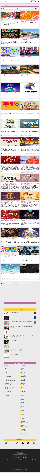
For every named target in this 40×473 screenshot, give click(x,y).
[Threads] (28, 444)
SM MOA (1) (23, 429)
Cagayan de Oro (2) (24, 391)
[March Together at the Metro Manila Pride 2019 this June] (29, 19)
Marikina (24, 26)
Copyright (6, 461)
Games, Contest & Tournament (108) (11, 381)
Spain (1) (22, 434)
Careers (20, 461)
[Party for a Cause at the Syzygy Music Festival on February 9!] (29, 218)
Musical (37, 154)
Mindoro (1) (23, 421)
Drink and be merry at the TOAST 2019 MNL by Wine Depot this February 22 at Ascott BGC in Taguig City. (10, 150)
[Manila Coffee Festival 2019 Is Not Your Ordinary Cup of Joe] (29, 236)
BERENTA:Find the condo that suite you (6, 466)
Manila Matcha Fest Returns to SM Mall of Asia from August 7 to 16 (22, 345)
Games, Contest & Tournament (5, 262)
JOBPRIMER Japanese (33, 465)
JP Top (32, 1)
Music (38, 153)
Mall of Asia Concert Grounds (24, 226)
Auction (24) (7, 369)
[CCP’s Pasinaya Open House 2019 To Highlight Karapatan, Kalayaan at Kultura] (10, 182)
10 (22, 283)
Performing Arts (29, 171)
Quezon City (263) (24, 373)
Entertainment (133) (8, 376)
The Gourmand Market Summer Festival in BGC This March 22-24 (29, 75)
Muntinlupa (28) (23, 376)
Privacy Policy (20, 459)
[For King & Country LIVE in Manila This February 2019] (29, 254)
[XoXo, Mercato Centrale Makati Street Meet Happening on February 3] (29, 182)
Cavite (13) (22, 392)
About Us (6, 459)
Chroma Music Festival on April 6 (27, 92)
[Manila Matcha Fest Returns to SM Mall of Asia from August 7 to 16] (6, 348)
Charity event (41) (8, 373)
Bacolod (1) (23, 414)
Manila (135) (23, 372)
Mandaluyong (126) (24, 369)
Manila (26, 117)
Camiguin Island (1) (24, 417)
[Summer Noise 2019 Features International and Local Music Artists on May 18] (10, 109)
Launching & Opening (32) (9, 387)
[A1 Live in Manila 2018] (6, 343)
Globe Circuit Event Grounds (33, 153)
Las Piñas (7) (23, 381)
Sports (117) (7, 394)
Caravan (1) (7, 372)
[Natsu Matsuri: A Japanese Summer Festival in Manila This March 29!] (10, 91)
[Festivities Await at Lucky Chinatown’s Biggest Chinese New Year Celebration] (10, 163)
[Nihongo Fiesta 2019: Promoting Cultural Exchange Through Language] (29, 127)
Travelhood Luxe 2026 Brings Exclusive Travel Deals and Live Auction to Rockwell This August (21, 317)
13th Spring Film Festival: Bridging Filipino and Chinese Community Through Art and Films (10, 220)
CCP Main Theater (9, 189)
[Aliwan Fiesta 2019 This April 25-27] (10, 19)
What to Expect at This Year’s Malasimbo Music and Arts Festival (9, 129)
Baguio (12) (23, 383)
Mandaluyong (24, 171)
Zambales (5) (23, 411)
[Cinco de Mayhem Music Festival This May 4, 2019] (10, 37)
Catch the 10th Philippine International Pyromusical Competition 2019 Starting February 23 (9, 238)
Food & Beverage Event (24, 190)
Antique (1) (23, 413)
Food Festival (14, 153)
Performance (12, 190)
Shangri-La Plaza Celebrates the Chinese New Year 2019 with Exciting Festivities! (30, 166)
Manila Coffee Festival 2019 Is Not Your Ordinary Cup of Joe (29, 238)
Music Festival (16, 117)
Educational (29, 135)
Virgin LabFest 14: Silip (14, 312)
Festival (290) (7, 379)
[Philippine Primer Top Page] (3, 2)
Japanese (6, 463)
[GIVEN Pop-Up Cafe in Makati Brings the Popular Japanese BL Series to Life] (6, 329)
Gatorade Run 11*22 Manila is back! (16, 330)
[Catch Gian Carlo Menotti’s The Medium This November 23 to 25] (29, 272)
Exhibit (14, 189)
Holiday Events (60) (8, 384)
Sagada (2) (22, 410)
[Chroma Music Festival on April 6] (29, 91)
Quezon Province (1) (24, 407)
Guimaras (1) (23, 418)
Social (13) (6, 392)
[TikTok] (22, 444)
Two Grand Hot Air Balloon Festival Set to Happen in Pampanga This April (9, 57)
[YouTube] (26, 456)
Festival (4, 26)
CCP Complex (5, 189)
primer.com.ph (19, 469)
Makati (4, 117)
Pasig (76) (22, 371)
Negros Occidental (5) (24, 403)
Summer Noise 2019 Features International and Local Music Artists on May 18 (9, 111)
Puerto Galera (5, 135)
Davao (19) (22, 395)
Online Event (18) (8, 388)
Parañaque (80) (23, 377)
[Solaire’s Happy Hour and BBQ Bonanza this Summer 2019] (10, 73)
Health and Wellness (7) (9, 383)
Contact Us (33, 461)
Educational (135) (8, 375)
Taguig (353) (23, 368)
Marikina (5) (23, 379)
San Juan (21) (23, 380)
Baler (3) (22, 384)
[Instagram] (17, 443)
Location (12, 135)
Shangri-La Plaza (25, 135)
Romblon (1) (23, 425)
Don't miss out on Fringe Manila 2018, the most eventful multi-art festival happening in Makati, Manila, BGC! (30, 114)
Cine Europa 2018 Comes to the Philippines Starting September (21, 321)
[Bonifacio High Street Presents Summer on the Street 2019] (29, 37)
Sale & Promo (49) (8, 391)
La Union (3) (23, 399)
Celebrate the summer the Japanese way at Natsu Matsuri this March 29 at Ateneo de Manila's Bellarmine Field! (10, 96)
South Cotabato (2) (24, 433)
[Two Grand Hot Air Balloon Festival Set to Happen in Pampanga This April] (10, 55)
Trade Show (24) (7, 395)
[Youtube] (33, 443)
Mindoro (14, 135)
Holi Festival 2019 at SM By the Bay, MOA (29, 56)
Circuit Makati (7, 117)
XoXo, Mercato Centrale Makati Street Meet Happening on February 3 (30, 184)
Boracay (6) (23, 388)
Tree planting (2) (7, 396)
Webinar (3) (7, 398)
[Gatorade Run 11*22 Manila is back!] (6, 334)
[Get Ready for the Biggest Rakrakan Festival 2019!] (29, 145)
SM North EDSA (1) (24, 430)
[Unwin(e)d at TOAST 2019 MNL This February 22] (10, 145)
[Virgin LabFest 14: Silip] (6, 315)
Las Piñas (4, 207)
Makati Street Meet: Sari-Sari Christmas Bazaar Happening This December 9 (9, 274)
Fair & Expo (7, 171)
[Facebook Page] (6, 443)
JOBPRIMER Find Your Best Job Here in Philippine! (20, 466)
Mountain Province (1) (24, 422)
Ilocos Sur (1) (23, 396)
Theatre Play (16, 190)
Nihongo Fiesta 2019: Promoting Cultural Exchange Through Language (29, 129)
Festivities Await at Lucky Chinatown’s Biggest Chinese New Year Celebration (9, 166)
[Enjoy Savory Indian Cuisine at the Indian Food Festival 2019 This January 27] (29, 200)
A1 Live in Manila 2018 (14, 340)
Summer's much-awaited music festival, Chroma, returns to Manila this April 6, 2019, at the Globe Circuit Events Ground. (30, 96)
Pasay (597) (23, 375)
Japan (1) (22, 419)
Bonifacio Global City (30, 117)
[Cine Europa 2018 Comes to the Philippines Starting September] (6, 324)
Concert (11, 117)
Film (28, 172)
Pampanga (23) (23, 406)
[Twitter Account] (12, 444)
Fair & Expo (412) (8, 377)
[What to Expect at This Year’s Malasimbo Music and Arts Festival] (10, 127)
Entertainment (25, 154)
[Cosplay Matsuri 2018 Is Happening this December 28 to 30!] (10, 254)
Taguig (24, 207)
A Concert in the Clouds (14, 354)
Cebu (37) (22, 394)
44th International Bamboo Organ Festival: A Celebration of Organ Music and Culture (10, 202)
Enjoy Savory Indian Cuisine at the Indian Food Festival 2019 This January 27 (30, 202)
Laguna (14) (23, 400)
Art (33, 117)
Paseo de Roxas (29, 189)
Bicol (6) (22, 415)
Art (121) (6, 368)
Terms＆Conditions (33, 459)
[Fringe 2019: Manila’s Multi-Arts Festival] (29, 109)
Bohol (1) (22, 387)
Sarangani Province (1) (24, 432)
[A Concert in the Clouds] (6, 357)
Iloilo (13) (22, 398)
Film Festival (4, 190)
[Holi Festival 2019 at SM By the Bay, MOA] (29, 55)
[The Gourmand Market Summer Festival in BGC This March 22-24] (29, 73)
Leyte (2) (22, 402)
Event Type (8, 135)
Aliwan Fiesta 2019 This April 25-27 (8, 20)
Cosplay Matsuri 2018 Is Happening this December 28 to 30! (9, 256)
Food (9, 153)
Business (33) (7, 371)
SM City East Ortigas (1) (25, 426)
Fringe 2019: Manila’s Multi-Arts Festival (29, 110)
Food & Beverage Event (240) (10, 380)
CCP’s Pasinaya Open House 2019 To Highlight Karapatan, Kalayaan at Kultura (9, 184)
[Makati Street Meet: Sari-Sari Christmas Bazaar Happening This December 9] (10, 272)
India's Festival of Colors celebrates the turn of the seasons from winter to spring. (30, 59)
